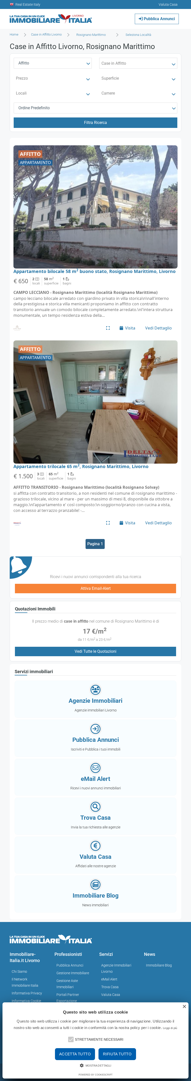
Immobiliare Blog (159, 965)
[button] (70, 1039)
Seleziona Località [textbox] (138, 35)
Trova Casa (110, 987)
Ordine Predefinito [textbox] (34, 108)
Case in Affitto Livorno (46, 34)
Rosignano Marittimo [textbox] (91, 35)
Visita (130, 328)
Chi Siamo (19, 971)
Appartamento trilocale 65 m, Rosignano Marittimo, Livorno (80, 466)
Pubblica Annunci (159, 18)
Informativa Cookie (26, 1001)
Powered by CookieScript (96, 1075)
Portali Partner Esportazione (67, 998)
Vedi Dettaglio (158, 328)
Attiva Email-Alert (96, 588)
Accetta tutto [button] (75, 1054)
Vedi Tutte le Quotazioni (95, 651)
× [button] (184, 1007)
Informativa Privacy (27, 993)
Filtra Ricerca (95, 122)
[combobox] (92, 34)
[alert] (95, 1040)
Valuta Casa (110, 995)
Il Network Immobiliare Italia (25, 982)
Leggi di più (170, 1028)
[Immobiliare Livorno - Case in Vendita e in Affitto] (51, 17)
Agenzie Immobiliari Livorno (116, 968)
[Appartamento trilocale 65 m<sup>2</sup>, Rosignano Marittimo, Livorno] (95, 402)
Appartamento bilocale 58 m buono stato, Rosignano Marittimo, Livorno (94, 271)
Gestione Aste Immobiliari (67, 984)
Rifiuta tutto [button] (117, 1054)
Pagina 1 (95, 543)
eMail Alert (109, 979)
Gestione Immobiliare (72, 973)
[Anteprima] (108, 328)
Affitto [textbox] (23, 63)
